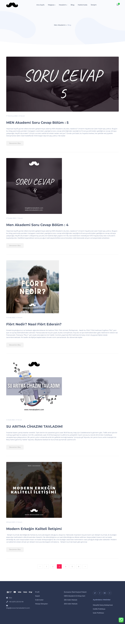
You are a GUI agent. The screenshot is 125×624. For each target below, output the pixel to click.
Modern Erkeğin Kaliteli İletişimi (34, 529)
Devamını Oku (15, 143)
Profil (37, 592)
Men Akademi (59, 25)
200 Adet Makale (70, 604)
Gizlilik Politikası (99, 609)
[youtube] (105, 593)
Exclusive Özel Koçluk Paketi (75, 592)
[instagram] (110, 593)
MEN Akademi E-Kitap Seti (74, 596)
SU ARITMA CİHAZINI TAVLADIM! (34, 426)
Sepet (37, 596)
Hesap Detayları (41, 604)
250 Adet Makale (70, 600)
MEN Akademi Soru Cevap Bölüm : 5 (37, 123)
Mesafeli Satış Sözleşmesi (103, 605)
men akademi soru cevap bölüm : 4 (37, 225)
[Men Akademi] (12, 5)
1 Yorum (20, 218)
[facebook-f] (100, 593)
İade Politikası (98, 613)
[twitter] (95, 593)
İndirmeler (39, 600)
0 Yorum (22, 116)
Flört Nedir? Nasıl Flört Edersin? (34, 324)
